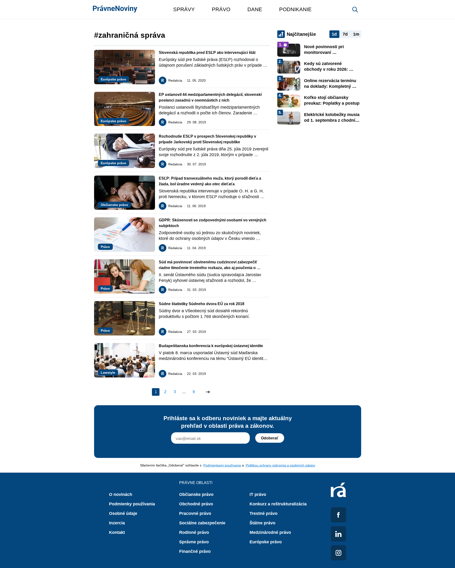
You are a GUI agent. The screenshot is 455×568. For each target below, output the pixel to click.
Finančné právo (195, 551)
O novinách (120, 494)
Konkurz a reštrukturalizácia (278, 504)
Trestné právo (264, 513)
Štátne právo (262, 523)
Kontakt (117, 532)
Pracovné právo (195, 513)
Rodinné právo (194, 532)
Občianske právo (196, 494)
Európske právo (266, 542)
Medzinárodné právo (270, 532)
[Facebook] (338, 514)
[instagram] (338, 552)
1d (334, 34)
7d (345, 34)
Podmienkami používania (222, 465)
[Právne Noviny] (115, 9)
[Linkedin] (338, 533)
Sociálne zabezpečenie (202, 523)
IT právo (258, 494)
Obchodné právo (196, 504)
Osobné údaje (123, 513)
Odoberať (269, 438)
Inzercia (117, 523)
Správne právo (194, 542)
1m (356, 34)
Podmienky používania (132, 504)
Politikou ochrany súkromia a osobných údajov (280, 465)
